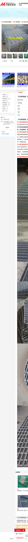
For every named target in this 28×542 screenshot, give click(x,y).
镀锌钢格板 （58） (6, 103)
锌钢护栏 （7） (5, 94)
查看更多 (7, 127)
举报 (12, 61)
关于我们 (11, 538)
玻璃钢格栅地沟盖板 (22, 520)
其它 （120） (5, 111)
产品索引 (3, 132)
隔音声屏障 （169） (6, 99)
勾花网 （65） (5, 101)
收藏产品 (5, 61)
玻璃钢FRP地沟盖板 (21, 522)
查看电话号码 (6, 119)
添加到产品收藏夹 (5, 134)
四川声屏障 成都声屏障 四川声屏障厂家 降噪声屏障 (12, 86)
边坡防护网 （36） (6, 105)
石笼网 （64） (5, 96)
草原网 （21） (5, 109)
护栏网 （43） (5, 107)
